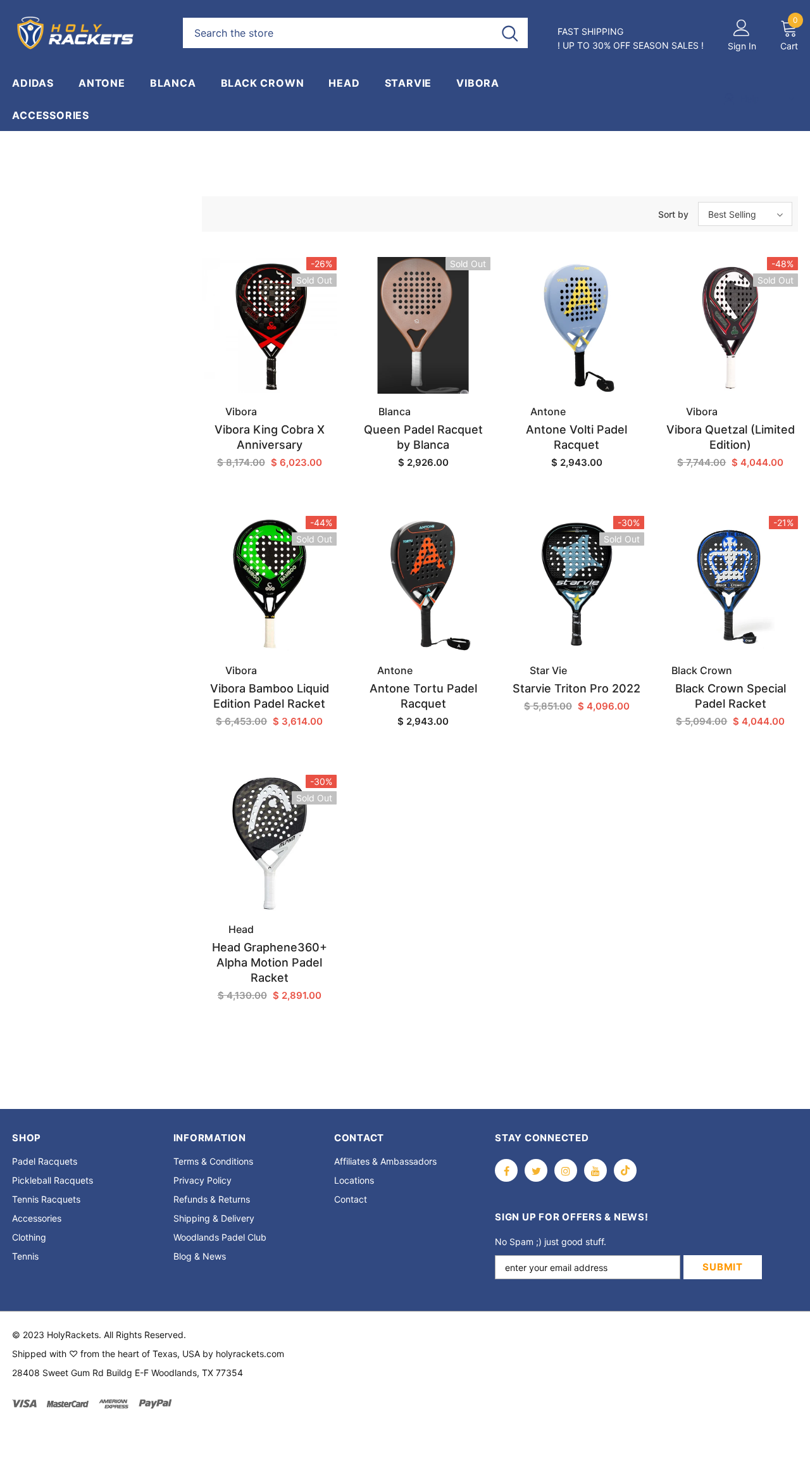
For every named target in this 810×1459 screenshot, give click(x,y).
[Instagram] (565, 1170)
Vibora (241, 411)
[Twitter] (536, 1170)
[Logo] (88, 32)
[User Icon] (741, 27)
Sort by (673, 214)
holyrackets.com (250, 1353)
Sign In (742, 46)
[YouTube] (595, 1170)
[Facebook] (506, 1170)
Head (241, 929)
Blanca (394, 411)
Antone (548, 411)
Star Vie (548, 670)
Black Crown (701, 670)
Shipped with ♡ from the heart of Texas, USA (106, 1353)
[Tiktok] (625, 1170)
